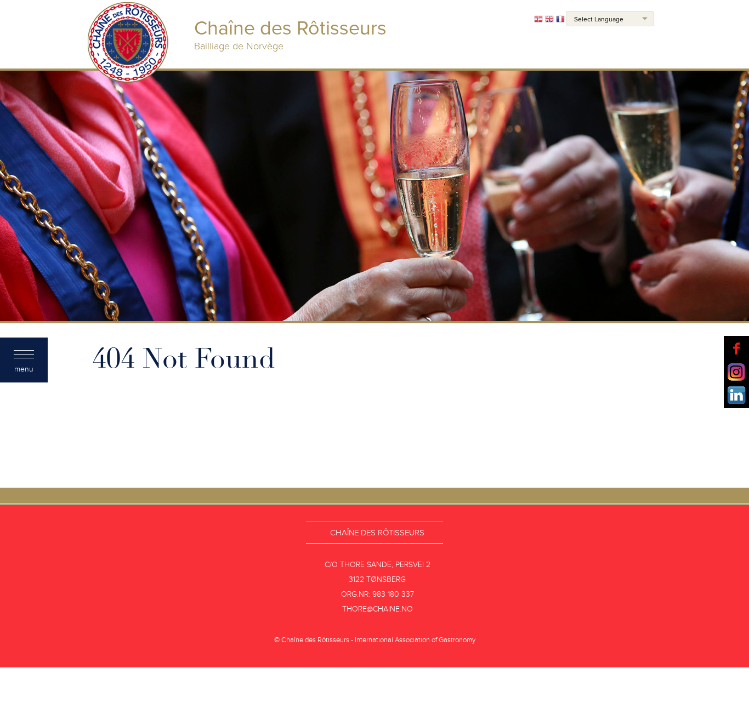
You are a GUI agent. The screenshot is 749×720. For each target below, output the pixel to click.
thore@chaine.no (377, 609)
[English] (549, 20)
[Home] (128, 44)
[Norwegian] (538, 20)
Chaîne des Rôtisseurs (377, 533)
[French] (560, 20)
